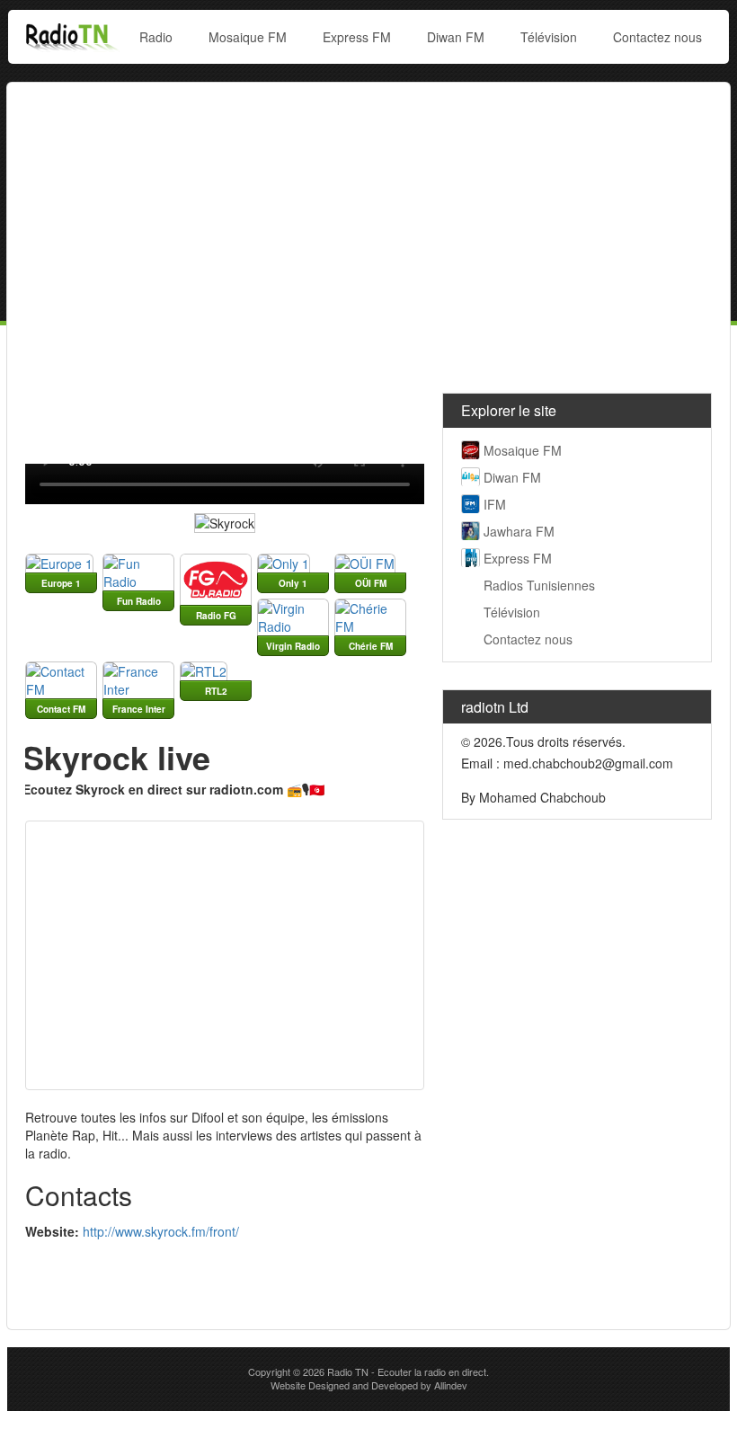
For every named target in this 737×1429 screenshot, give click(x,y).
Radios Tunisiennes (539, 585)
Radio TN (347, 1371)
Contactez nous (657, 37)
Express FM (357, 37)
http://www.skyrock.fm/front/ (161, 1231)
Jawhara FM (519, 531)
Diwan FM (455, 37)
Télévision (548, 37)
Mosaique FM (248, 37)
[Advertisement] (368, 231)
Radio (156, 37)
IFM (495, 504)
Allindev (450, 1385)
